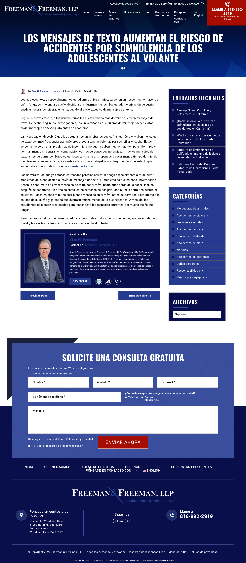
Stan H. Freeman (40, 91)
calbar (99, 281)
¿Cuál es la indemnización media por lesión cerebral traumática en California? (198, 139)
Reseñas (132, 467)
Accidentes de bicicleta (192, 215)
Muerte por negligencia (192, 277)
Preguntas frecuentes (162, 14)
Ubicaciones (132, 12)
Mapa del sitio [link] (177, 552)
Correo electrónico (152, 398)
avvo (108, 281)
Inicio (85, 12)
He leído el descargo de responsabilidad (57, 446)
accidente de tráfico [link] (79, 166)
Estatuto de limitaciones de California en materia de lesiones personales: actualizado (198, 154)
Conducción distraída (190, 236)
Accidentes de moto (190, 243)
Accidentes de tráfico (191, 229)
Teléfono (133, 397)
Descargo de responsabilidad (46, 439)
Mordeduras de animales (193, 209)
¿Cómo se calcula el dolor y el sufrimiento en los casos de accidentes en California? (196, 125)
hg (117, 281)
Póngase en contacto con (180, 17)
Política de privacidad (79, 439)
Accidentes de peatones (193, 257)
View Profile (80, 281)
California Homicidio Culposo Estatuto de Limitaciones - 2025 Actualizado (198, 168)
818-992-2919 (233, 11)
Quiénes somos (99, 14)
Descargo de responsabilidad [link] (146, 552)
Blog (148, 12)
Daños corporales (188, 264)
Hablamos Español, (160, 4)
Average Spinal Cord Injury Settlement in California (194, 112)
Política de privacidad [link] (204, 552)
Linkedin (121, 520)
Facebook (115, 520)
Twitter (127, 520)
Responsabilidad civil (190, 271)
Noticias (57, 91)
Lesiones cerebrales (190, 222)
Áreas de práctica (113, 16)
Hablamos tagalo (186, 4)
